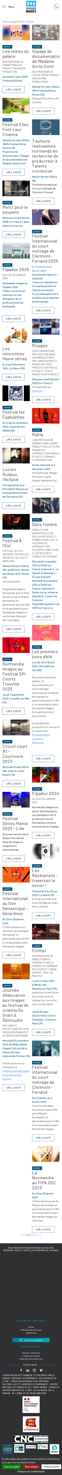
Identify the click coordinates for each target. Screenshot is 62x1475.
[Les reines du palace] (16, 32)
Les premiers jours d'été (45, 654)
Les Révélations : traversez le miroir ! (45, 878)
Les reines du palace (15, 54)
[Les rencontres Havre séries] (16, 335)
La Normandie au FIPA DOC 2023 (44, 1180)
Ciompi (39, 950)
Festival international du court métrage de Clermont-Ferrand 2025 (45, 248)
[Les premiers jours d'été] (45, 633)
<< (21, 1234)
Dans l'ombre (44, 524)
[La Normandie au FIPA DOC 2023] (45, 1154)
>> (39, 1234)
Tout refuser (31, 1466)
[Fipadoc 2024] (45, 775)
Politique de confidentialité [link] (31, 1471)
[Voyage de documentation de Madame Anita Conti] (45, 32)
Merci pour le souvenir (15, 209)
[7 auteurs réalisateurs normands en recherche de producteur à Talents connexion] (45, 127)
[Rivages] (45, 326)
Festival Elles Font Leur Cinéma (15, 129)
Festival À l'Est (12, 543)
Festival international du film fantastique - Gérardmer (15, 903)
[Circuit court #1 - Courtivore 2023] (16, 727)
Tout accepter (12, 1466)
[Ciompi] (45, 932)
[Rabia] (45, 416)
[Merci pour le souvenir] (16, 188)
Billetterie (38, 742)
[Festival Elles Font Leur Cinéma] (16, 106)
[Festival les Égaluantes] (16, 393)
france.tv (37, 390)
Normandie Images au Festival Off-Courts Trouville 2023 (14, 676)
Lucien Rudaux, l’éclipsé (10, 474)
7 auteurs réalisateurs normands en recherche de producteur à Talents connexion (45, 155)
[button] (8, 6)
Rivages (40, 345)
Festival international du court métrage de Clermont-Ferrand (44, 1079)
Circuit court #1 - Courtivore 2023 (14, 754)
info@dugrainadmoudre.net (18, 1070)
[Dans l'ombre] (45, 505)
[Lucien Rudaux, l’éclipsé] (16, 455)
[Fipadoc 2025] (16, 251)
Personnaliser (51, 1466)
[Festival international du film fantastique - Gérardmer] (16, 875)
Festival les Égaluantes (13, 414)
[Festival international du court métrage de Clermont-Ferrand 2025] (45, 217)
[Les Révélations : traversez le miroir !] (45, 851)
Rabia (37, 434)
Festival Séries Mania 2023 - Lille (15, 823)
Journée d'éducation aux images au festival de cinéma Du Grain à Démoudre (15, 1005)
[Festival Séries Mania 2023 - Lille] (16, 800)
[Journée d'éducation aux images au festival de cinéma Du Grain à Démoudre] (16, 971)
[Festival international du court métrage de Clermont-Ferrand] (45, 1048)
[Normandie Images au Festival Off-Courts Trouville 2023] (16, 645)
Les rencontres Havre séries (14, 353)
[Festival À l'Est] (16, 522)
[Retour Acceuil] (31, 6)
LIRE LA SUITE (13, 89)
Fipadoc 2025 (15, 269)
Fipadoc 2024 (45, 793)
